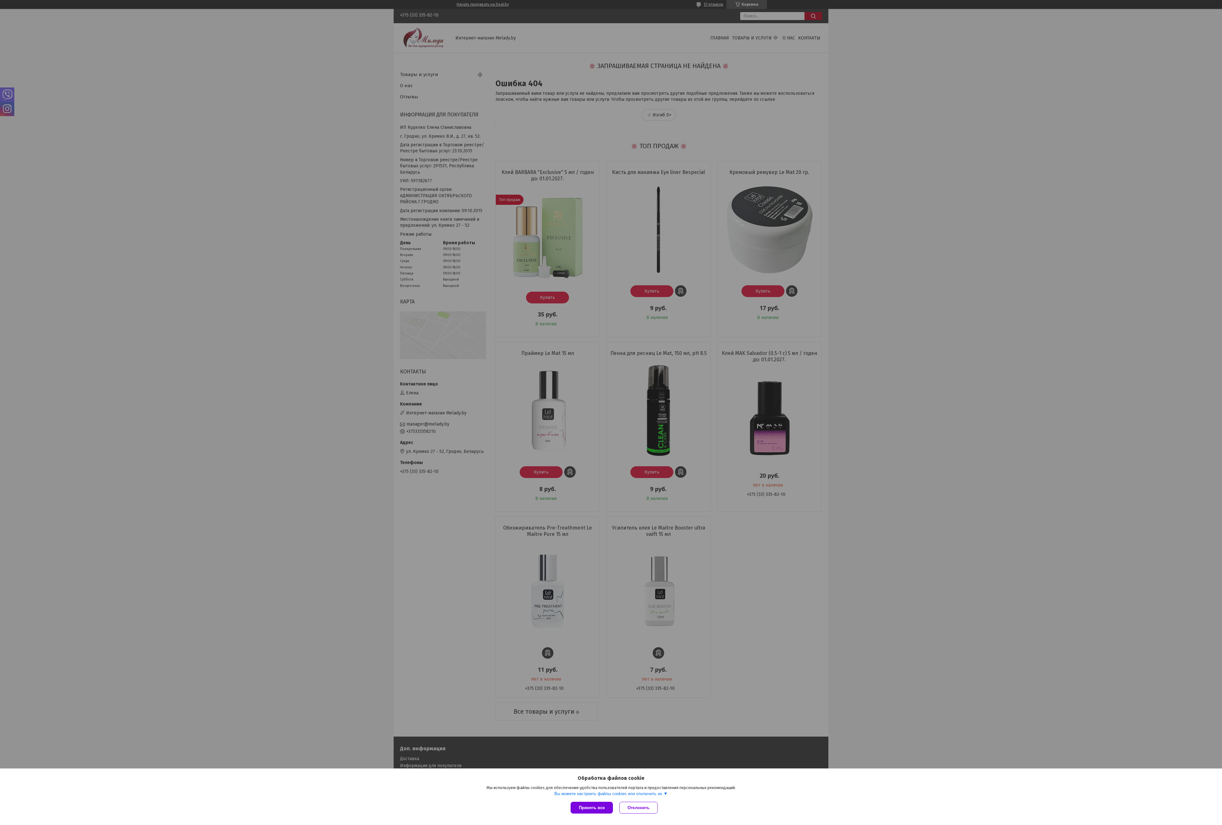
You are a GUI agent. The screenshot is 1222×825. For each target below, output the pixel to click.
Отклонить (639, 807)
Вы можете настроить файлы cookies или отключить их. (609, 793)
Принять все (592, 807)
